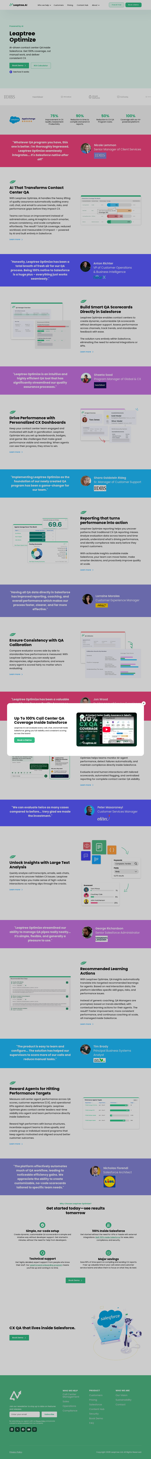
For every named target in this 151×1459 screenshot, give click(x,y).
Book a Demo (24, 740)
